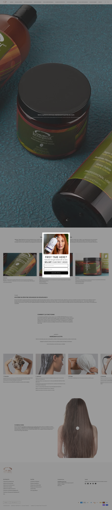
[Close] (68, 234)
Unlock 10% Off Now (56, 273)
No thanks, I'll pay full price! (56, 275)
